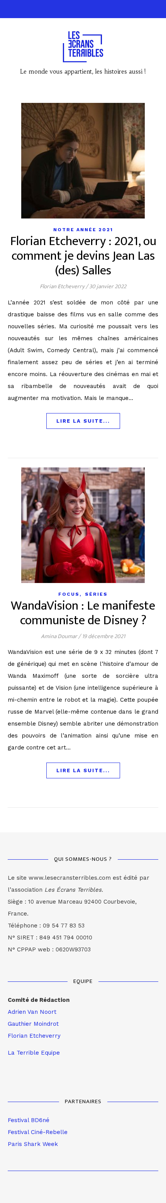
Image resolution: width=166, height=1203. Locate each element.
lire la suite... (83, 421)
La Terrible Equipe (34, 1052)
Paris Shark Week (33, 1144)
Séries (96, 594)
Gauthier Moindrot (33, 1023)
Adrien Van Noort (32, 1011)
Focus (69, 594)
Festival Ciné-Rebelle (38, 1132)
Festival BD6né (28, 1120)
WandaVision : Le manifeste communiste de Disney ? (83, 613)
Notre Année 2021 (83, 229)
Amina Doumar (59, 636)
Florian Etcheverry (62, 286)
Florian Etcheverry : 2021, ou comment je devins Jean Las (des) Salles (83, 256)
